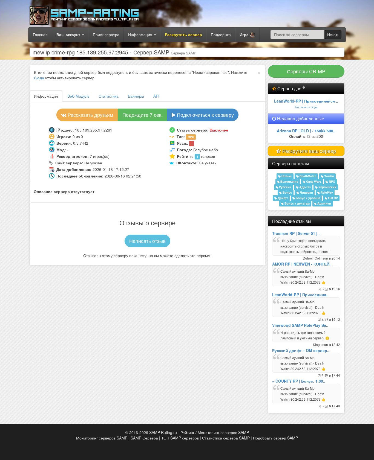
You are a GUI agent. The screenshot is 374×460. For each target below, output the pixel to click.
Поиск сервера (106, 34)
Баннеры (136, 96)
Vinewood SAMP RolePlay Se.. (300, 325)
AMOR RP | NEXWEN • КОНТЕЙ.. (302, 264)
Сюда (39, 77)
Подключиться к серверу (205, 114)
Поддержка (221, 34)
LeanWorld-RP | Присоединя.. (300, 294)
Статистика (109, 96)
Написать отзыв (147, 240)
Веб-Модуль (78, 96)
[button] (247, 35)
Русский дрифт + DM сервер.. (300, 350)
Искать (333, 34)
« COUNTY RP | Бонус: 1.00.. (298, 381)
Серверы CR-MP (306, 71)
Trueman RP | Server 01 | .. (296, 233)
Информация (140, 34)
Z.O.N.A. (306, 130)
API (156, 96)
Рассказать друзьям (89, 114)
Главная (40, 34)
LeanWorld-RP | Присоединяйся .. (306, 101)
